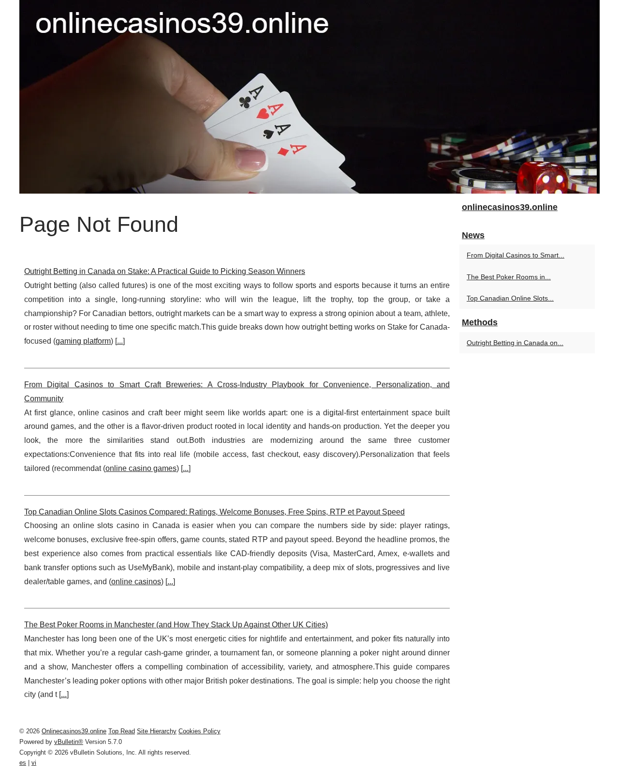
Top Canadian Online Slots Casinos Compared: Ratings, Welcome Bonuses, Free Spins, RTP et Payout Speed (214, 512)
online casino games (141, 468)
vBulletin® (68, 741)
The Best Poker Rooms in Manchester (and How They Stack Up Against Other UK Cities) (176, 625)
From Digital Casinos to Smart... (515, 255)
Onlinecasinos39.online (74, 731)
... (120, 341)
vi (33, 762)
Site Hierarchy (157, 731)
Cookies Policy (199, 731)
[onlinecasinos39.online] (309, 97)
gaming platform (83, 341)
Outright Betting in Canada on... (515, 343)
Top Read (121, 731)
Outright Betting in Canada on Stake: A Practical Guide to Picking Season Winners (164, 271)
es (22, 762)
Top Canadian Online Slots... (510, 298)
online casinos (136, 581)
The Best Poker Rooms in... (509, 277)
